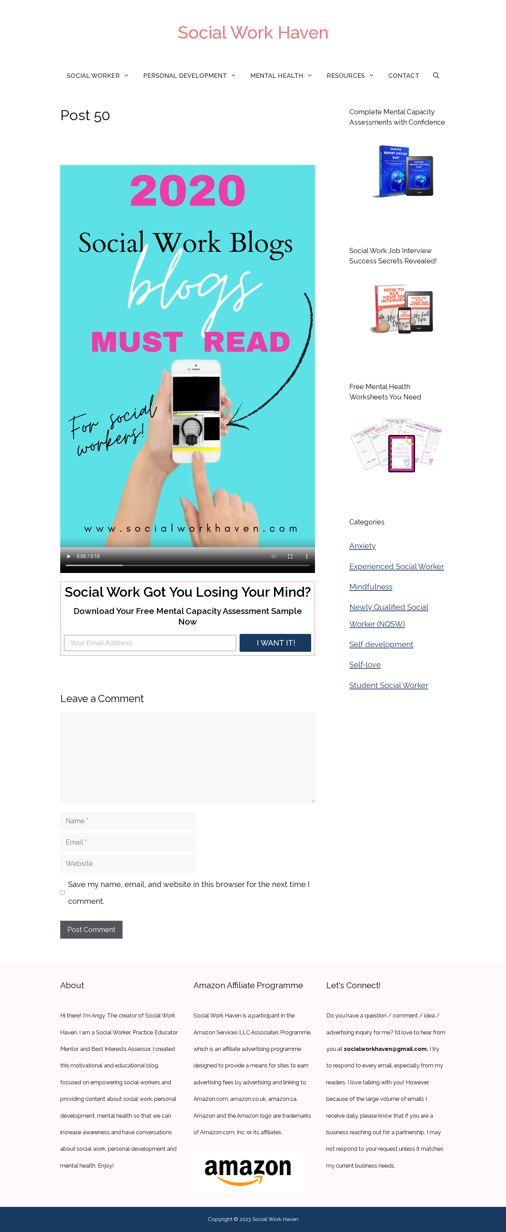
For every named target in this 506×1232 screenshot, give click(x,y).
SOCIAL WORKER (93, 75)
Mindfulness (370, 586)
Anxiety (362, 545)
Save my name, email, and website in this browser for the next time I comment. (188, 892)
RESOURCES (346, 75)
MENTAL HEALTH (276, 75)
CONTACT (403, 75)
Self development (381, 644)
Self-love (365, 664)
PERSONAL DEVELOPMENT (185, 75)
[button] (436, 75)
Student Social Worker (388, 685)
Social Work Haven (253, 32)
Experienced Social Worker (396, 566)
